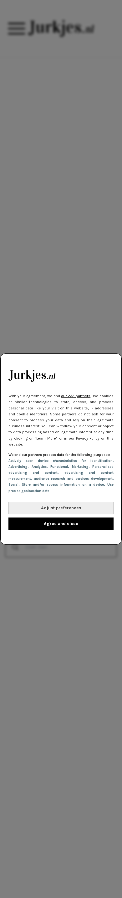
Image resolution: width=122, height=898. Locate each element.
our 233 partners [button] (75, 396)
